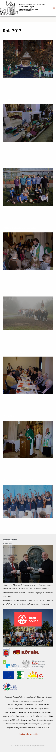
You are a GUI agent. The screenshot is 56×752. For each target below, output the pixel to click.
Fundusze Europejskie (28, 734)
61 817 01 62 (12, 555)
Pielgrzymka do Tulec (14, 352)
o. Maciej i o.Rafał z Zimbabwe (19, 292)
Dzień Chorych (11, 416)
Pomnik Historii (12, 604)
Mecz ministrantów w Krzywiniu (20, 228)
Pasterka (8, 99)
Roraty (7, 163)
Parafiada (9, 540)
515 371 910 (13, 558)
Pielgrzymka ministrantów (17, 668)
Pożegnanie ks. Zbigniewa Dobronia (21, 480)
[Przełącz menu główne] (54, 8)
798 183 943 (13, 562)
